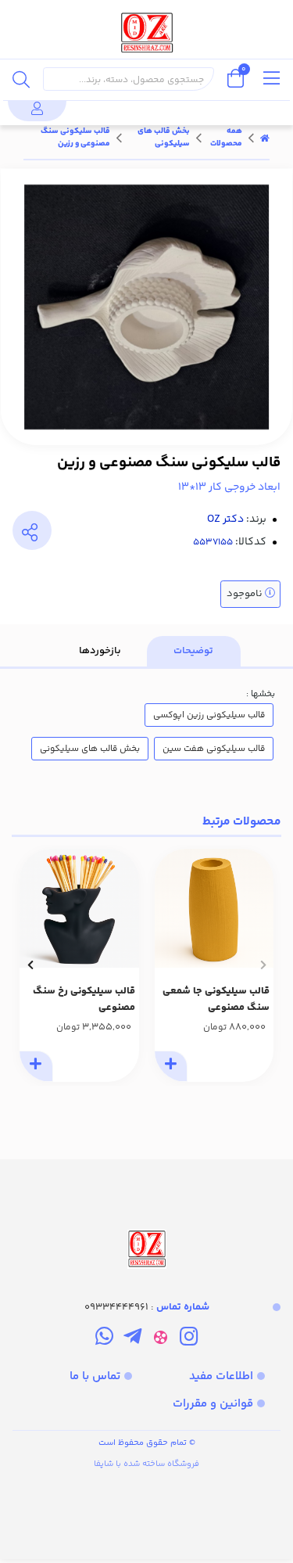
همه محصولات (226, 137)
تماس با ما (95, 1376)
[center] (21, 79)
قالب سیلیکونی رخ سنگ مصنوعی (84, 999)
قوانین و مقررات (213, 1404)
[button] (262, 965)
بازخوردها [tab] (100, 651)
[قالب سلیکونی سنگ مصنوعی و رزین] (146, 1215)
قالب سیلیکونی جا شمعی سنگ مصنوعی (216, 999)
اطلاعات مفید (221, 1376)
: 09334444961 (146, 1307)
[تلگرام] (132, 1339)
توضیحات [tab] (193, 651)
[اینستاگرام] (189, 1339)
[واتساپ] (103, 1339)
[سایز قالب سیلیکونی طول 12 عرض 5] (214, 908)
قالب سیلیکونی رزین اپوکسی (209, 715)
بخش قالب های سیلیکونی (164, 137)
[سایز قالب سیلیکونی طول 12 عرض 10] (79, 908)
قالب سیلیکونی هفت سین (214, 749)
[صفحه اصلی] (265, 138)
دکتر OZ (225, 519)
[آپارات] (160, 1339)
